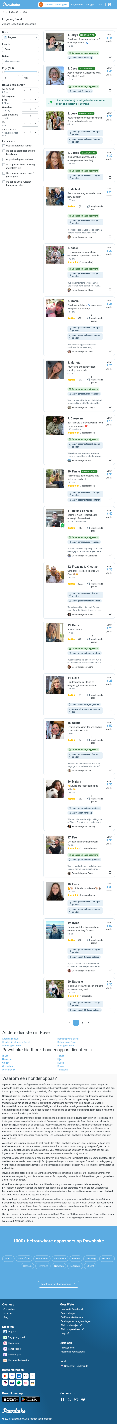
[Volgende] (88, 1023)
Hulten (60, 1062)
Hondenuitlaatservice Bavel (16, 1042)
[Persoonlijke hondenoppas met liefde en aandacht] (79, 485)
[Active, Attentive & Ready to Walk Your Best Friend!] (79, 79)
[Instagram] (76, 1399)
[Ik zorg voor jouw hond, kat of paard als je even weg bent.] (79, 995)
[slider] (3, 72)
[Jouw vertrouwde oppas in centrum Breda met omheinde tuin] (79, 127)
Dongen (61, 1066)
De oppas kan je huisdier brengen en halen (18, 183)
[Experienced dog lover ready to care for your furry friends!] (79, 947)
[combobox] (20, 37)
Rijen (59, 1059)
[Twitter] (69, 1399)
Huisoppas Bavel (65, 1045)
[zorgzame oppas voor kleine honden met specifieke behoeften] (79, 269)
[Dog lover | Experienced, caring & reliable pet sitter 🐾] (79, 46)
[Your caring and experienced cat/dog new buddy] (79, 385)
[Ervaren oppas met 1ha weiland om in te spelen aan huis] (79, 747)
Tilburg (60, 1056)
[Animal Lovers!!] (79, 646)
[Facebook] (62, 1399)
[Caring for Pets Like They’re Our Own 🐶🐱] (79, 590)
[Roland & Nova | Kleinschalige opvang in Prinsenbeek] (79, 533)
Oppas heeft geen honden (19, 145)
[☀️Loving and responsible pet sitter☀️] (79, 804)
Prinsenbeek (8, 1069)
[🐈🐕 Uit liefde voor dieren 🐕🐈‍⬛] (79, 898)
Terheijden (62, 1069)
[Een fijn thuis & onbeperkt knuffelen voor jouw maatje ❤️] (79, 439)
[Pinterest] (83, 1399)
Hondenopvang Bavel (67, 1038)
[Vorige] (69, 1023)
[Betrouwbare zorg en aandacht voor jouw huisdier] (79, 213)
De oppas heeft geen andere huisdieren (20, 152)
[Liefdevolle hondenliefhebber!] (79, 855)
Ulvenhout (7, 1059)
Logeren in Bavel (10, 1038)
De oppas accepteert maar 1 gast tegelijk (20, 175)
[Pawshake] (11, 4)
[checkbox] (3, 145)
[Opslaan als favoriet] (110, 57)
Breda (5, 1056)
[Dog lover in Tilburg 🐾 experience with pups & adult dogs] (79, 326)
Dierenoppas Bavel (11, 1045)
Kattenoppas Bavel (66, 1042)
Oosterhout (7, 1066)
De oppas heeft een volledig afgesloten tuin (20, 166)
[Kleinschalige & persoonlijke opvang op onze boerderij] (79, 165)
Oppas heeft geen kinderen (19, 159)
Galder (5, 1062)
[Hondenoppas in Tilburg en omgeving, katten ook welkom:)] (79, 695)
